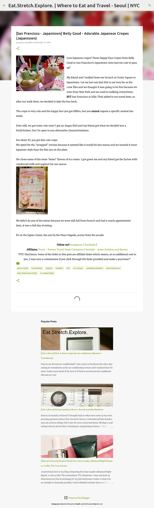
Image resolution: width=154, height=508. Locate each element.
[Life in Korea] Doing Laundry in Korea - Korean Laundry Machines (72, 409)
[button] (18, 49)
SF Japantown (47, 273)
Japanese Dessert (94, 268)
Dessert (59, 268)
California (37, 268)
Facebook (90, 244)
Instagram (76, 244)
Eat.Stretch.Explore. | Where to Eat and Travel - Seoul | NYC (74, 5)
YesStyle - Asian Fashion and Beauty (106, 249)
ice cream (78, 268)
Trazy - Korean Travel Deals (54, 249)
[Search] (144, 5)
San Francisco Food (27, 273)
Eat (68, 268)
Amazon (78, 249)
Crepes (49, 268)
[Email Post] (18, 264)
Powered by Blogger (79, 497)
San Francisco (113, 268)
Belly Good (22, 268)
